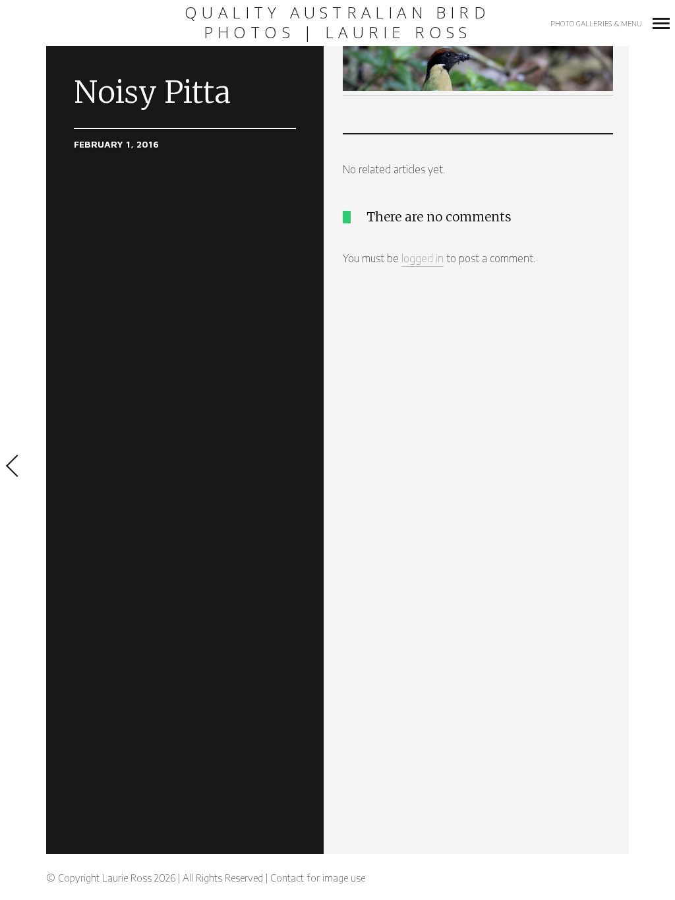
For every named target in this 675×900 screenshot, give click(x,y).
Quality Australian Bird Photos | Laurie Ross (337, 23)
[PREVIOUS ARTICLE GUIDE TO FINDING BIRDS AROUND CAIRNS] (23, 467)
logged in (422, 258)
